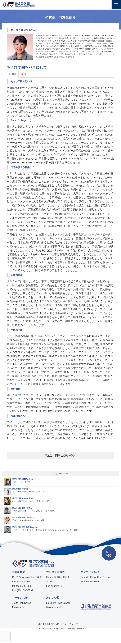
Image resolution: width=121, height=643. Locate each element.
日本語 (12, 74)
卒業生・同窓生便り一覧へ (60, 455)
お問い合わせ (52, 624)
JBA (40, 624)
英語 (23, 74)
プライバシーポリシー (73, 624)
